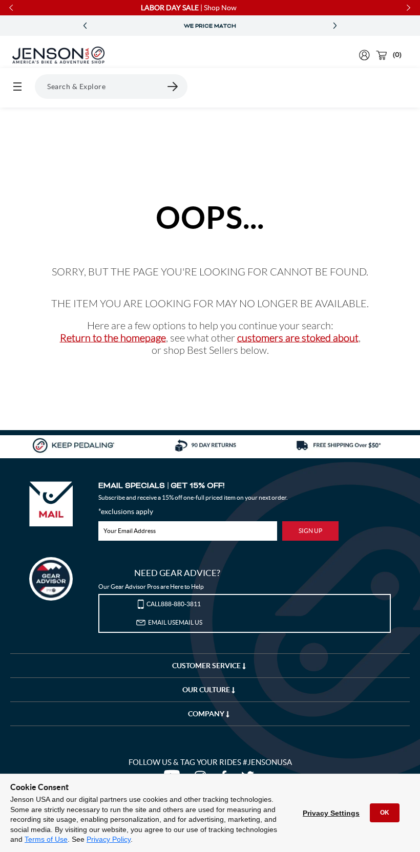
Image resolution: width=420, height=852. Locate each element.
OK (384, 812)
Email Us (175, 622)
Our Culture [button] (207, 690)
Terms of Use (46, 839)
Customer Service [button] (207, 666)
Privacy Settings (331, 813)
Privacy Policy (109, 839)
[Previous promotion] (85, 25)
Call (173, 604)
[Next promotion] (335, 25)
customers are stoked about (298, 338)
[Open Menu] (17, 86)
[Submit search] (173, 86)
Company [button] (207, 714)
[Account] (364, 55)
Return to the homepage (113, 338)
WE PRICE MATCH (210, 26)
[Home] (58, 55)
